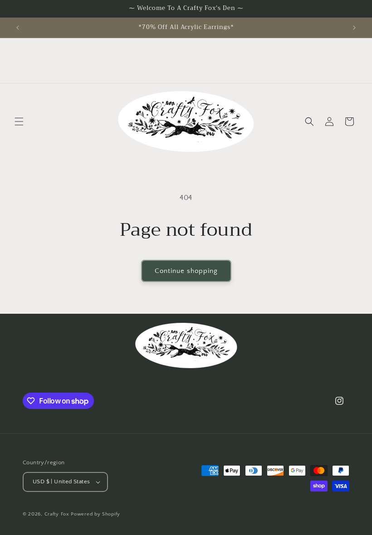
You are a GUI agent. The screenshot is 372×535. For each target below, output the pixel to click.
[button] (19, 121)
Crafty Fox (56, 514)
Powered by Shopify (95, 514)
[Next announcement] (354, 28)
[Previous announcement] (18, 28)
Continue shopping (186, 271)
